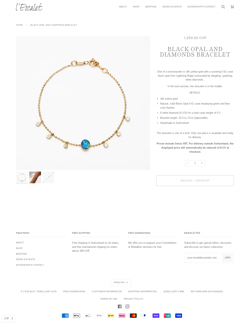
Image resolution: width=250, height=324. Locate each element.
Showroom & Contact (30, 265)
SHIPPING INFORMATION (142, 291)
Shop (19, 248)
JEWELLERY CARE (173, 291)
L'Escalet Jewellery (37, 291)
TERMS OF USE (108, 299)
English (119, 282)
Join (227, 258)
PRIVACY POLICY (134, 299)
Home (19, 25)
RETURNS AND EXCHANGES (207, 291)
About (20, 243)
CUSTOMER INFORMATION (107, 291)
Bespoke (21, 254)
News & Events (25, 259)
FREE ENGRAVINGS (74, 291)
